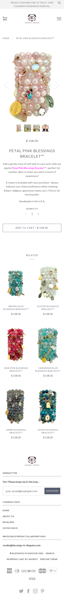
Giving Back (10, 528)
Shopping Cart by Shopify (22, 559)
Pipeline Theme (49, 559)
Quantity (32, 209)
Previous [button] (9, 85)
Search (50, 553)
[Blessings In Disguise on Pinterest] (42, 592)
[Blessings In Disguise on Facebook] (28, 592)
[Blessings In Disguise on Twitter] (21, 592)
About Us (8, 516)
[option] (32, 85)
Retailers (8, 522)
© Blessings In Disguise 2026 (26, 553)
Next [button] (54, 85)
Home (6, 38)
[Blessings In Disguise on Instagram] (35, 592)
